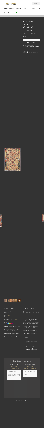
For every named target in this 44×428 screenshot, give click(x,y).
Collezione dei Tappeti (8, 8)
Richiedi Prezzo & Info (31, 39)
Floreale (9, 315)
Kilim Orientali (29, 52)
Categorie (18, 8)
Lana (9, 316)
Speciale (8, 313)
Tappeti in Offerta (11, 12)
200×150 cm (16, 319)
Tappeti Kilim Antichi (35, 52)
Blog (5, 12)
